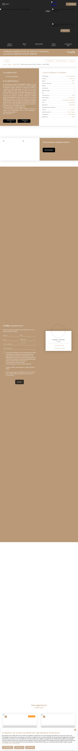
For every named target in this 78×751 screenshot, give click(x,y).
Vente (4, 64)
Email (4, 339)
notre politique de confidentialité (10, 743)
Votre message (7, 348)
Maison (10, 64)
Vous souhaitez (23, 342)
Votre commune (7, 344)
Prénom (5, 335)
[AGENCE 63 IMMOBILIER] (55, 4)
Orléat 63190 (16, 64)
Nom (21, 335)
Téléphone (23, 339)
